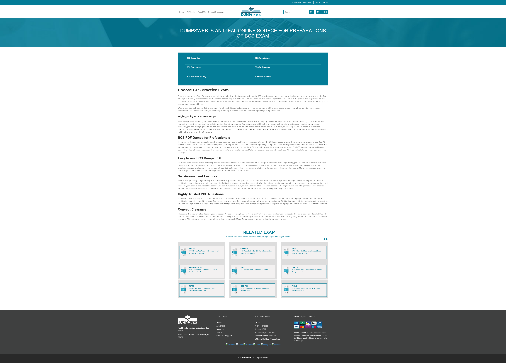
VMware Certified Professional (267, 339)
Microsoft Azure (261, 325)
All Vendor (191, 12)
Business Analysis (263, 76)
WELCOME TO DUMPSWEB (301, 2)
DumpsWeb (246, 357)
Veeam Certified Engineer (265, 335)
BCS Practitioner (194, 67)
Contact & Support (215, 12)
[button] (324, 239)
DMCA (219, 332)
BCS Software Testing (196, 76)
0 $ (325, 12)
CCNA (257, 322)
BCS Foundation (262, 58)
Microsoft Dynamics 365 (265, 332)
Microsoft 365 (260, 329)
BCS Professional (262, 67)
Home (181, 12)
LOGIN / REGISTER (322, 2)
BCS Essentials (193, 58)
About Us (202, 12)
